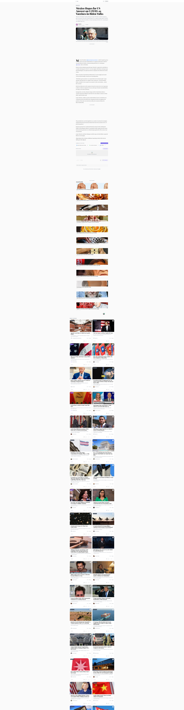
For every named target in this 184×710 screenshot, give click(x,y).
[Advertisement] (92, 51)
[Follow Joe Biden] (105, 145)
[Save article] (103, 1)
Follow (87, 24)
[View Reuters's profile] (77, 25)
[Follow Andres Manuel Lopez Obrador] (87, 145)
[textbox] (92, 165)
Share (107, 1)
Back (77, 1)
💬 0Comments (105, 160)
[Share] (86, 341)
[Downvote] (76, 160)
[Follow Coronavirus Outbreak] (98, 145)
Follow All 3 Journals (104, 143)
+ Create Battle (105, 148)
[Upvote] (79, 160)
